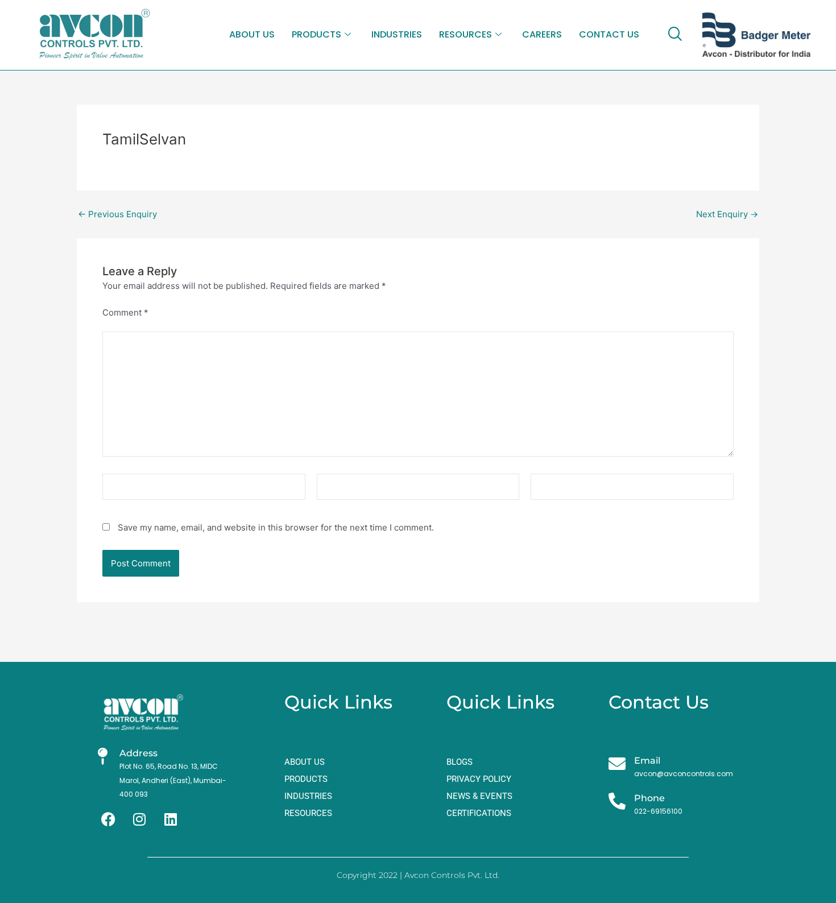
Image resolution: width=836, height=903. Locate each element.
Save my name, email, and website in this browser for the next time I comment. (276, 527)
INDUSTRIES (396, 34)
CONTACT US (609, 34)
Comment (125, 312)
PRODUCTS (316, 34)
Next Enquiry (727, 214)
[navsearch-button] (674, 34)
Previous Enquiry (117, 214)
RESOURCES (465, 34)
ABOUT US (252, 34)
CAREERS (542, 34)
